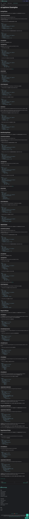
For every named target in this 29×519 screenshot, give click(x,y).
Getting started (3, 492)
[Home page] (1, 3)
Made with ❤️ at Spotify (14, 513)
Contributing (2, 501)
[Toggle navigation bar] (1, 1)
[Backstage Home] (14, 487)
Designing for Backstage (4, 496)
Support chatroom (3, 500)
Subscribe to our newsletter (4, 503)
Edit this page (3, 478)
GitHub (1, 509)
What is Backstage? (3, 491)
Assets (1, 510)
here (12, 186)
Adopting (2, 502)
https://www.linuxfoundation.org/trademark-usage (14, 516)
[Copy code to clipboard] (27, 23)
